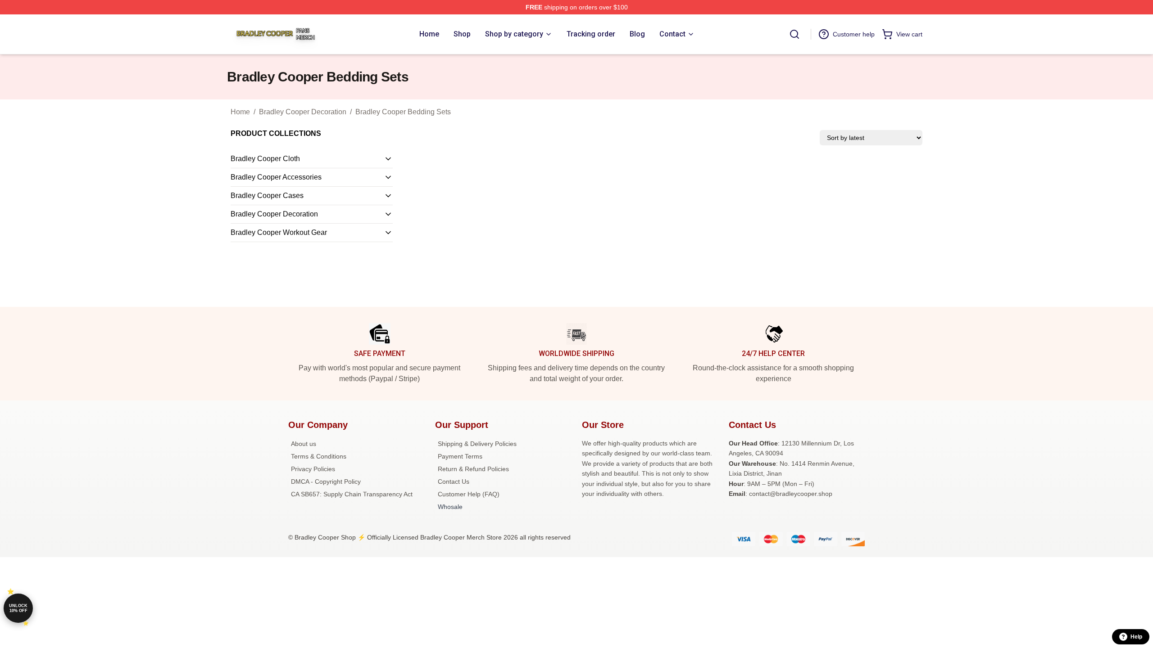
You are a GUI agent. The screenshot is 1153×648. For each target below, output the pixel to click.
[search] (794, 34)
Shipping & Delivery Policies (477, 443)
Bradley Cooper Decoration (302, 112)
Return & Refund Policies (473, 468)
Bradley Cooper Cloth (265, 158)
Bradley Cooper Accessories (276, 177)
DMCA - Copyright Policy (326, 481)
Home (240, 112)
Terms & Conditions (318, 456)
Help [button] (1136, 637)
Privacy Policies (313, 468)
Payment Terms (460, 456)
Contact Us (453, 481)
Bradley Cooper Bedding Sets (403, 112)
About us (303, 443)
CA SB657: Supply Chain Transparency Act (352, 494)
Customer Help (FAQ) (468, 494)
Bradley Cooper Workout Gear (279, 232)
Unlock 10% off (18, 608)
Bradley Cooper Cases (267, 195)
